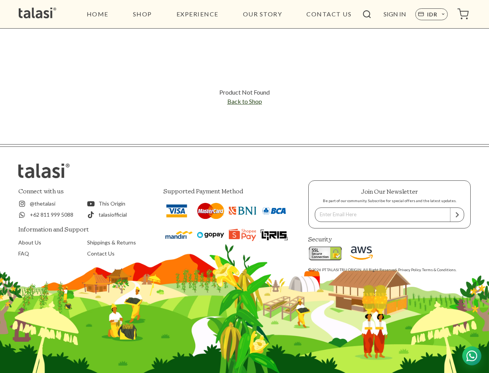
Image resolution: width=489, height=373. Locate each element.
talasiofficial (113, 214)
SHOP (142, 14)
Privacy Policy (409, 269)
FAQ (23, 253)
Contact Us (101, 253)
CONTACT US (328, 14)
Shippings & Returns (111, 242)
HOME (97, 14)
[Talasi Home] (48, 14)
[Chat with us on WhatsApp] (471, 355)
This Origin (112, 203)
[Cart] (463, 14)
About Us (29, 242)
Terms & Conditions (439, 269)
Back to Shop (244, 101)
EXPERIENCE (197, 14)
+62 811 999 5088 (51, 214)
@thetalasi (42, 203)
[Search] (366, 14)
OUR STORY (262, 14)
